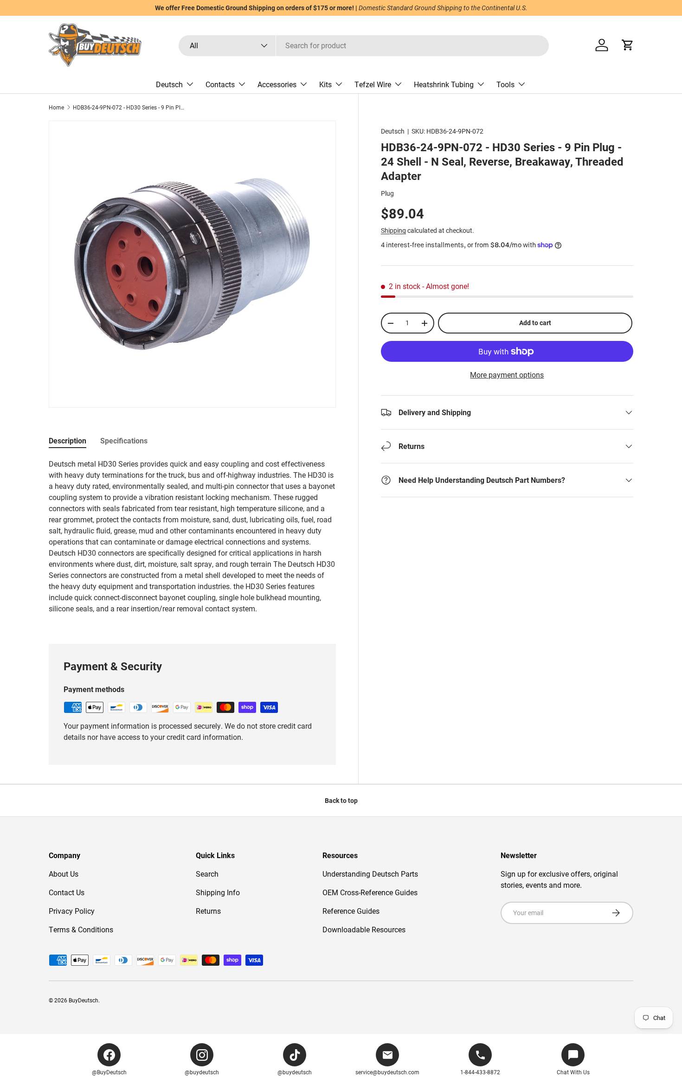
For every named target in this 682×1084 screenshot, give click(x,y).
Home (56, 107)
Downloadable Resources (363, 929)
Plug (387, 193)
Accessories (276, 84)
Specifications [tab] (124, 440)
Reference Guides (351, 911)
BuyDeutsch (83, 1000)
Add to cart (535, 322)
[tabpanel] (192, 540)
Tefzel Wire (372, 84)
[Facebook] (109, 1054)
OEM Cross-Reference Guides (370, 892)
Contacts (220, 84)
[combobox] (364, 45)
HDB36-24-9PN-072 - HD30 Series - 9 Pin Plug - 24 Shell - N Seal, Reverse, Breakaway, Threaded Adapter (128, 107)
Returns (208, 911)
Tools (505, 84)
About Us (63, 874)
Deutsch (169, 84)
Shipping (393, 230)
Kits (325, 84)
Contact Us (66, 892)
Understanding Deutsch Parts (370, 874)
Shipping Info (218, 892)
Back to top (341, 800)
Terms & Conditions (81, 929)
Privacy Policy (72, 911)
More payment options (507, 374)
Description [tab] (67, 440)
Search (207, 874)
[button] (628, 45)
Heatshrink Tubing (444, 84)
